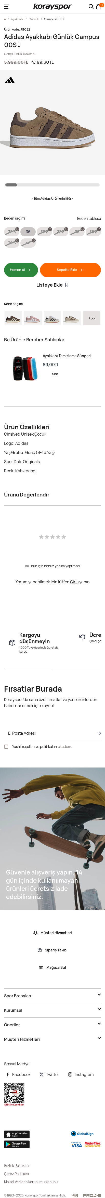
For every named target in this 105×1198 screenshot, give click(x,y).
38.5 (93, 231)
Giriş (74, 582)
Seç (55, 374)
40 (28, 242)
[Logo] (52, 7)
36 (28, 231)
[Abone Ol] (97, 733)
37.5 (60, 231)
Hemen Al (17, 269)
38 (77, 231)
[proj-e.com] (92, 1195)
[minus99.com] (75, 1195)
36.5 (44, 231)
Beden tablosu (89, 218)
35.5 (12, 231)
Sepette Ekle (67, 269)
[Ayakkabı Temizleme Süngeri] (23, 368)
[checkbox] (6, 747)
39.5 (12, 242)
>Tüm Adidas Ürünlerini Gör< (52, 198)
